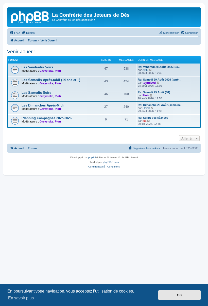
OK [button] (179, 295)
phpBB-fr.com (111, 162)
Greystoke (46, 70)
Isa (144, 120)
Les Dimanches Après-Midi (43, 105)
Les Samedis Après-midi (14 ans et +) (51, 80)
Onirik (146, 108)
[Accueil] (30, 16)
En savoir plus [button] (21, 298)
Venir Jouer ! (21, 51)
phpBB (92, 157)
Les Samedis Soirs (36, 93)
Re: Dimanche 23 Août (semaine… (160, 104)
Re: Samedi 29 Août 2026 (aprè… (159, 79)
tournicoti (149, 82)
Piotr (58, 70)
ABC (145, 69)
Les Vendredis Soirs (37, 67)
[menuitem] (15, 33)
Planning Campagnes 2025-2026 (47, 118)
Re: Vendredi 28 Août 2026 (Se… (159, 66)
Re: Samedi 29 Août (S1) (154, 92)
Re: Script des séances (153, 117)
